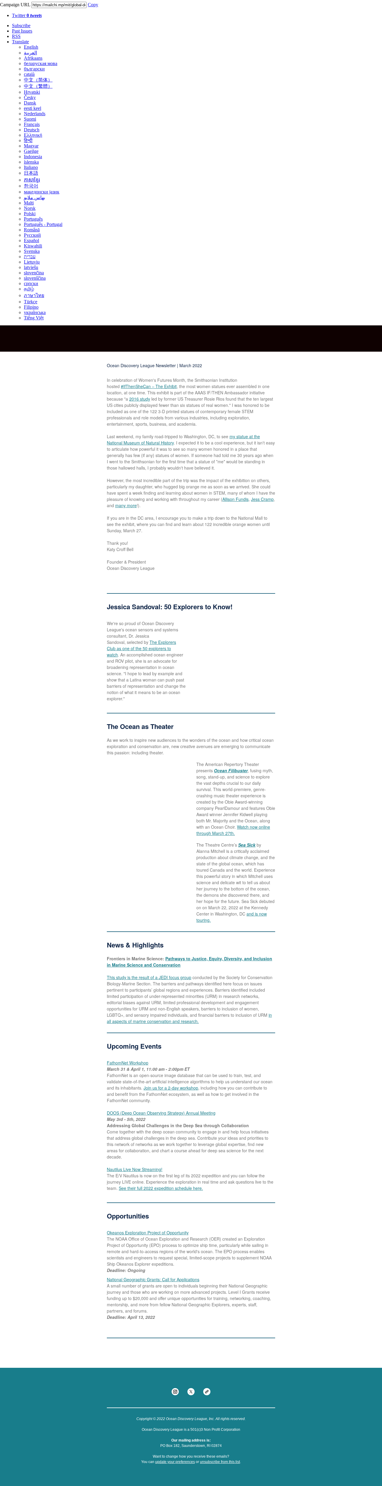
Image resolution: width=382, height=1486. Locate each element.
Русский (32, 235)
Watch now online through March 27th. (233, 830)
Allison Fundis (235, 499)
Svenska (32, 251)
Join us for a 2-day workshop (171, 1088)
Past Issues (22, 30)
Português (33, 218)
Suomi (30, 118)
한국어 (31, 185)
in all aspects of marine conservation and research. (189, 1018)
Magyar (31, 145)
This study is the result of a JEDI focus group (149, 977)
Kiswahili (33, 245)
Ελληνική (33, 135)
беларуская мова (40, 63)
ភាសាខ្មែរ (32, 179)
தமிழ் (29, 288)
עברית (30, 256)
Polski (30, 213)
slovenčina (34, 272)
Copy (93, 4)
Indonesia (33, 156)
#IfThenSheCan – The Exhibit (149, 386)
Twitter (27, 15)
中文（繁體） (38, 86)
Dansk (30, 102)
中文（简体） (38, 79)
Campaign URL (15, 4)
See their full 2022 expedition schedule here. (161, 1188)
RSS (16, 36)
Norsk (30, 208)
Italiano (31, 167)
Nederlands (34, 113)
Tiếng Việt (34, 317)
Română (32, 229)
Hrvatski (32, 92)
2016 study (139, 399)
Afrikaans (33, 58)
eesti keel (32, 108)
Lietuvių (32, 261)
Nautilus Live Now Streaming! (134, 1169)
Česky (30, 97)
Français (32, 124)
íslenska (31, 161)
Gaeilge (31, 151)
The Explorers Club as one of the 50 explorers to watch (141, 648)
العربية (30, 52)
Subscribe (21, 25)
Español (31, 240)
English (31, 47)
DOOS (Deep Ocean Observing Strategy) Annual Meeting (161, 1113)
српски (31, 283)
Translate (20, 41)
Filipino (31, 307)
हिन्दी (28, 140)
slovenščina (35, 278)
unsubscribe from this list (220, 1462)
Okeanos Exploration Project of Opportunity (148, 1233)
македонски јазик (41, 191)
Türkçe (30, 301)
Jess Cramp (262, 499)
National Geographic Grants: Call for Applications (153, 1279)
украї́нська (35, 312)
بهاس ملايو (34, 197)
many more (126, 505)
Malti (29, 202)
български (34, 68)
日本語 (31, 173)
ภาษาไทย (34, 295)
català (29, 74)
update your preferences (175, 1462)
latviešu (31, 267)
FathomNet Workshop (127, 1063)
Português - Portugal (43, 224)
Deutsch (31, 129)
